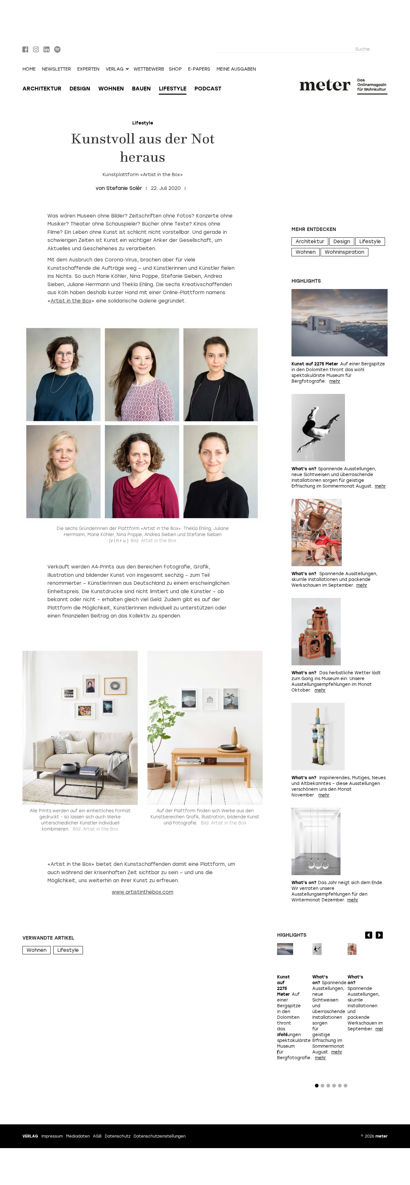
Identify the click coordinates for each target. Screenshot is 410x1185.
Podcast (207, 88)
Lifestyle (172, 88)
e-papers (199, 69)
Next (379, 935)
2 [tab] (322, 1087)
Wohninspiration (344, 252)
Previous (368, 935)
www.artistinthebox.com (142, 892)
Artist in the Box (71, 301)
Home (29, 69)
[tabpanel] (285, 1015)
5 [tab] (340, 1087)
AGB (97, 1136)
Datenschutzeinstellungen (159, 1136)
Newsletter (56, 69)
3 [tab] (328, 1087)
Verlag (30, 1136)
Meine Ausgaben (236, 69)
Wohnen (111, 88)
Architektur (42, 88)
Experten (88, 69)
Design (80, 88)
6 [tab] (345, 1087)
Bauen (141, 88)
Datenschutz (117, 1136)
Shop (175, 69)
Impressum (52, 1136)
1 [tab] (317, 1087)
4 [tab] (334, 1087)
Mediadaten (78, 1136)
